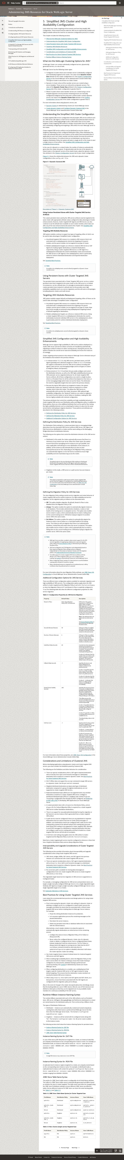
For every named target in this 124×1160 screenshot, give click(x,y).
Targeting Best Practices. (53, 260)
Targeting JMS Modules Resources (56, 46)
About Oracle (38, 1157)
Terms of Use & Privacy (70, 1157)
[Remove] (57, 3)
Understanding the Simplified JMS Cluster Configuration (63, 41)
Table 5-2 (48, 1090)
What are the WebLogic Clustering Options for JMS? (62, 39)
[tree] (22, 45)
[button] (8, 3)
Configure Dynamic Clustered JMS (74, 108)
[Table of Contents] (2, 20)
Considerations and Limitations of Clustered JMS (61, 52)
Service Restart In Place (65, 543)
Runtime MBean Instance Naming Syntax (58, 57)
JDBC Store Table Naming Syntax (56, 1033)
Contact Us (47, 1157)
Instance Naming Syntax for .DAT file (57, 1027)
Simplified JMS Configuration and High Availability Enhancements (66, 49)
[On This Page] (121, 17)
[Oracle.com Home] (4, 3)
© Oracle (30, 1157)
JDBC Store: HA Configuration (82, 755)
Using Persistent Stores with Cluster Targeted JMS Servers (63, 44)
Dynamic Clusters (51, 106)
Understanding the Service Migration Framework (68, 552)
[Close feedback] (97, 1151)
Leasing (58, 558)
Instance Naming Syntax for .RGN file (57, 1030)
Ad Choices (93, 1157)
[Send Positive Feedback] (120, 1151)
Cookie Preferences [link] (83, 1157)
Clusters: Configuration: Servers (64, 153)
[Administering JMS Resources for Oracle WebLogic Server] (2, 24)
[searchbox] (87, 3)
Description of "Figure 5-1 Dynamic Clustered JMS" (58, 209)
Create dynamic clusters (53, 108)
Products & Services (57, 1157)
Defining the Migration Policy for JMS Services (60, 416)
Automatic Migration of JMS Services (57, 891)
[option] (112, 21)
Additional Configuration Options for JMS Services (61, 418)
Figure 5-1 (46, 156)
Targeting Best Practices (53, 323)
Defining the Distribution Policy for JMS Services (61, 413)
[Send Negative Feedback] (116, 1151)
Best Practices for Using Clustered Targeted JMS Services (63, 54)
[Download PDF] (2, 28)
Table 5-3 (57, 1090)
